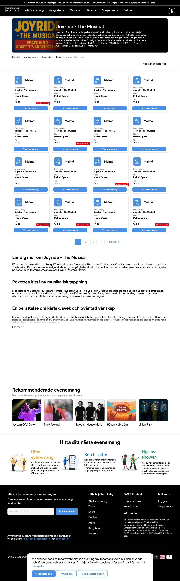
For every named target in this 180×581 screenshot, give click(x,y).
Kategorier (55, 10)
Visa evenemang (30, 108)
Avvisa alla (67, 573)
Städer (90, 10)
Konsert (93, 533)
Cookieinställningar (131, 539)
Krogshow (94, 528)
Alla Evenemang (34, 10)
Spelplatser (108, 10)
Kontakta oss (131, 506)
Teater (92, 506)
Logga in (163, 501)
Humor (92, 522)
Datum (128, 10)
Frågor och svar (133, 501)
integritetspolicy (42, 538)
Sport (91, 512)
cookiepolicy (62, 538)
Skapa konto (165, 506)
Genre (73, 10)
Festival (92, 517)
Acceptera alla (44, 573)
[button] (56, 10)
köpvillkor (28, 538)
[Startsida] (14, 10)
